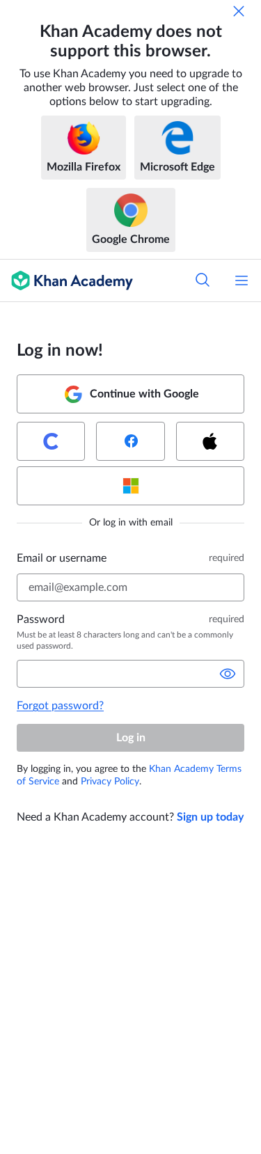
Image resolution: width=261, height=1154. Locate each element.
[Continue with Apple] (210, 441)
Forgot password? (60, 705)
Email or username (61, 558)
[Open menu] (241, 280)
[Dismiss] (239, 11)
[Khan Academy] (66, 280)
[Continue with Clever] (51, 441)
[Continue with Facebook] (130, 441)
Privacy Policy (110, 782)
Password (41, 619)
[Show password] (227, 674)
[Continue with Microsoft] (130, 485)
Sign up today (210, 817)
